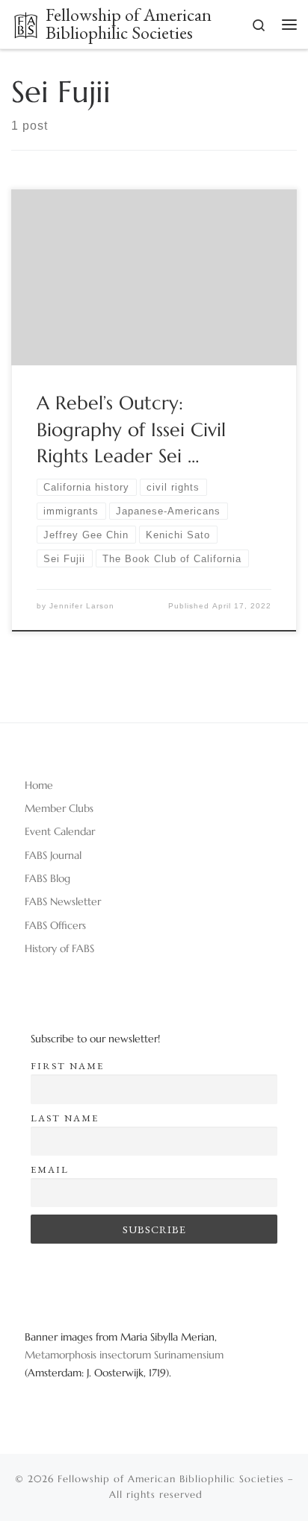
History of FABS (59, 948)
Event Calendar (60, 831)
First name (67, 1065)
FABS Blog (47, 878)
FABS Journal (53, 855)
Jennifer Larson (81, 606)
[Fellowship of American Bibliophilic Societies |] (25, 22)
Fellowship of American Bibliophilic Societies (171, 1479)
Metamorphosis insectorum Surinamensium (124, 1354)
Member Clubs (59, 808)
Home (39, 785)
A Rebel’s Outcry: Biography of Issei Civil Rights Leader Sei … (131, 429)
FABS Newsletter (63, 901)
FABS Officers (55, 925)
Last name (65, 1118)
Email (50, 1169)
